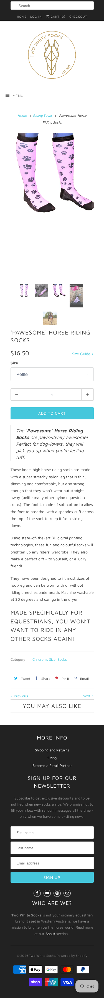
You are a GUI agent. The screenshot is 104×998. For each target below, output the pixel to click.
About (50, 933)
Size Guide (82, 353)
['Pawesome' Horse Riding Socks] (52, 174)
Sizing (52, 758)
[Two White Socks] (52, 56)
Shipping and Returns (52, 750)
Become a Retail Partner (52, 765)
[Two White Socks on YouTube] (47, 893)
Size (14, 362)
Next (87, 696)
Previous (20, 696)
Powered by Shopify (72, 955)
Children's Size (43, 659)
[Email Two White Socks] (67, 893)
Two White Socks (42, 955)
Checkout (78, 16)
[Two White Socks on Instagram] (57, 893)
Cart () (57, 16)
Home (21, 16)
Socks (62, 659)
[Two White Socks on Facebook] (37, 893)
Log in (36, 16)
